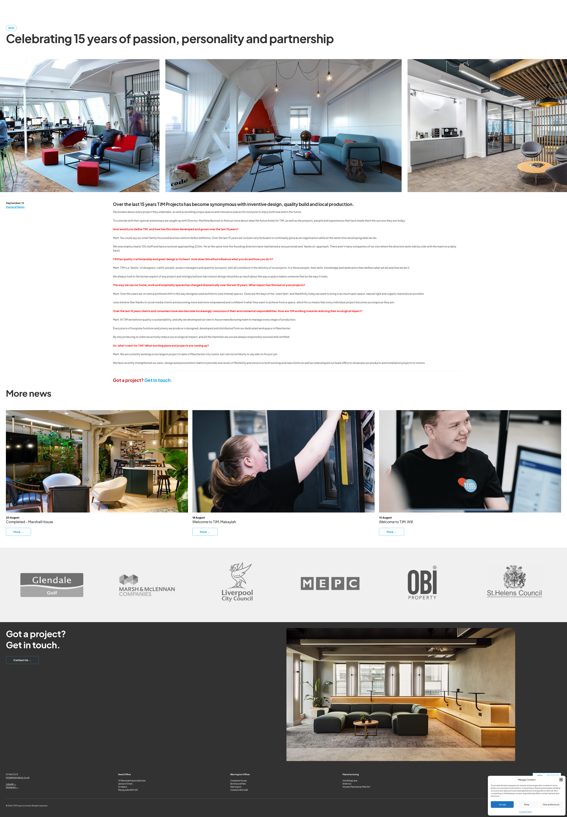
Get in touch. (142, 380)
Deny (526, 804)
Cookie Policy (525, 812)
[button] (561, 779)
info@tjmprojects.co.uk (18, 777)
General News (15, 207)
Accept (502, 804)
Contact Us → (22, 660)
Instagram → (12, 787)
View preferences (551, 804)
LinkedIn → (11, 784)
